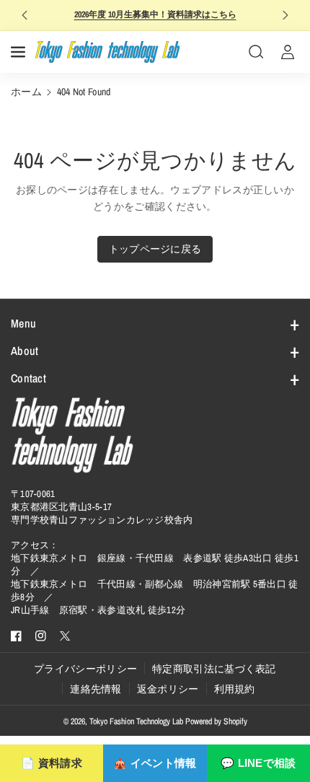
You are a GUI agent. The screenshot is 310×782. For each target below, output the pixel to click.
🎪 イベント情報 (154, 763)
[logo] (72, 435)
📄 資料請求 (51, 763)
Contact (28, 378)
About (25, 351)
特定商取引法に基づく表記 (214, 668)
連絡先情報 (96, 688)
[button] (19, 52)
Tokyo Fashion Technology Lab (136, 721)
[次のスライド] (285, 15)
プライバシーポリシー (85, 668)
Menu (23, 323)
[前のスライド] (25, 15)
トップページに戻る (155, 248)
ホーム (26, 91)
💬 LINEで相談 (258, 763)
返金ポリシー (168, 688)
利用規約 (234, 688)
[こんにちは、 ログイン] (288, 52)
